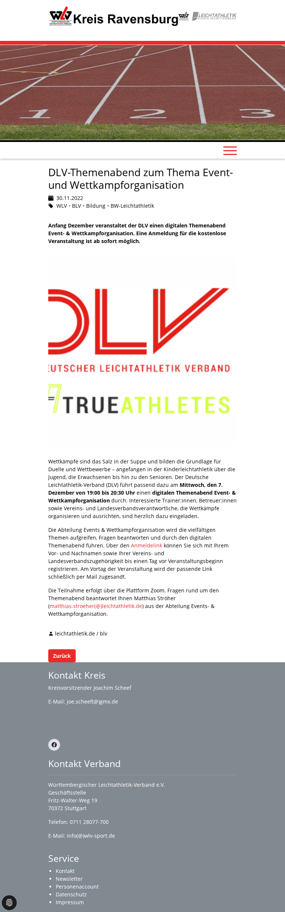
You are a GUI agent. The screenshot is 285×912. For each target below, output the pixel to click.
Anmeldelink (146, 545)
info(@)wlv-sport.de (91, 835)
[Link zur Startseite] (113, 15)
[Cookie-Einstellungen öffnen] (9, 902)
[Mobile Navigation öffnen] (230, 150)
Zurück (62, 655)
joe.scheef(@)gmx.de (92, 701)
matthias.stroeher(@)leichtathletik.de (96, 605)
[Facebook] (54, 745)
